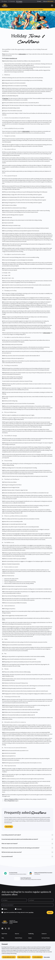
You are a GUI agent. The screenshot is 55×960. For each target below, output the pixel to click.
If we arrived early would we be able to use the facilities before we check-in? (20, 839)
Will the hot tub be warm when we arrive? (12, 852)
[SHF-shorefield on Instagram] (9, 928)
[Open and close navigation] (52, 5)
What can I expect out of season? (10, 843)
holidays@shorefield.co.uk (11, 58)
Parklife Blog (31, 933)
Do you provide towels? (7, 856)
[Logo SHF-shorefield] (5, 5)
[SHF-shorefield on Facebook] (2, 928)
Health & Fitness (18, 938)
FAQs (3, 938)
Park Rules (6, 98)
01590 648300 (50, 1)
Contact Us (44, 933)
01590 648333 (22, 54)
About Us (17, 933)
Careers (30, 938)
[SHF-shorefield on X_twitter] (5, 928)
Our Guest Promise (46, 938)
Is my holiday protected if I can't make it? (11, 835)
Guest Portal (4, 933)
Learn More (31, 912)
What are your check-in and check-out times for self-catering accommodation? (20, 848)
